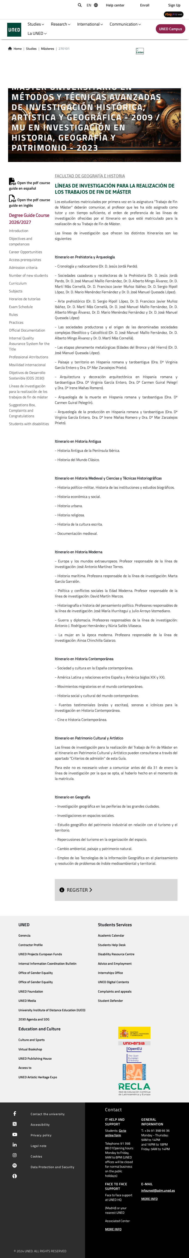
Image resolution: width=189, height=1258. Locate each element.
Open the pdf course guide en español (29, 185)
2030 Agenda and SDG (34, 1019)
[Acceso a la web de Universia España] (134, 1043)
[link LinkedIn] (14, 1145)
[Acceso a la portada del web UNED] (14, 30)
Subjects (15, 291)
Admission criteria (23, 267)
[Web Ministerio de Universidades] (134, 1033)
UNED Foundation (30, 991)
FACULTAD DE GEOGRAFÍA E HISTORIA (90, 176)
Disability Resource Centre (116, 954)
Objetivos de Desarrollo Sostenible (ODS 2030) (27, 375)
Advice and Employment (115, 963)
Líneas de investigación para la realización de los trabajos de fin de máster (28, 391)
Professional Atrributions (28, 357)
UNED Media (27, 1000)
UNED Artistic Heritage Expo (37, 1077)
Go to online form (115, 1132)
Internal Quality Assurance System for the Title (29, 343)
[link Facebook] (13, 1114)
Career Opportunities (25, 252)
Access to (24, 1067)
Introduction (18, 230)
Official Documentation (27, 330)
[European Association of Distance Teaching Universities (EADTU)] (134, 1072)
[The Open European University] (134, 1055)
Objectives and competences (20, 241)
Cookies (36, 1156)
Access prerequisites (25, 259)
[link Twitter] (14, 1124)
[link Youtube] (13, 1135)
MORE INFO (113, 1229)
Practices (16, 322)
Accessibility (40, 1124)
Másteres (47, 48)
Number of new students (28, 275)
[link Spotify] (13, 1166)
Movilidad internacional (27, 364)
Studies (31, 48)
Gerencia (24, 935)
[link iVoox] (13, 1177)
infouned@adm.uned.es (158, 1190)
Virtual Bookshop (30, 1049)
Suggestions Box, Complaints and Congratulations (22, 410)
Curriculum (18, 283)
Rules (13, 314)
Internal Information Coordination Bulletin (47, 963)
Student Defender (110, 1000)
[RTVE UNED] (173, 14)
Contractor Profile (30, 944)
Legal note (39, 1145)
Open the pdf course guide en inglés (29, 202)
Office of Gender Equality (35, 972)
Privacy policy (41, 1135)
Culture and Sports (31, 1039)
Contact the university (48, 1113)
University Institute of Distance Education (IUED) (51, 1010)
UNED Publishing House (35, 1058)
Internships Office (110, 972)
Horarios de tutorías (24, 299)
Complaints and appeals (115, 991)
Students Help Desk (112, 944)
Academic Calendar (111, 935)
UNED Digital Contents (113, 982)
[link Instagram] (14, 1155)
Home (18, 48)
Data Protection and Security (52, 1166)
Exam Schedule (21, 306)
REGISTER (78, 890)
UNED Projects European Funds (40, 954)
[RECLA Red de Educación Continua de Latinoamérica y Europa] (134, 1089)
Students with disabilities (29, 423)
